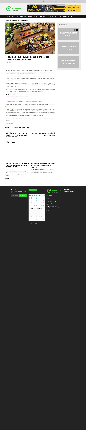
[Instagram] (72, 1)
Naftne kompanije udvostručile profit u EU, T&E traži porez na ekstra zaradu (68, 34)
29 (34, 197)
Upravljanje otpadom (23, 20)
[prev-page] (6, 178)
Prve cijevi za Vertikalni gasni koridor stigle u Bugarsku (43, 134)
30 (36, 197)
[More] (42, 65)
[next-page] (8, 178)
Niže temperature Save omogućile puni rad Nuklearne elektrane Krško (43, 164)
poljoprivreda (15, 127)
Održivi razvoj (13, 20)
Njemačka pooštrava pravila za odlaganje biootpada (17, 96)
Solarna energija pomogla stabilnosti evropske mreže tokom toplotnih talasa (68, 62)
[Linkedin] (74, 1)
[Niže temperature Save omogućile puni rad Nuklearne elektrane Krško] (43, 153)
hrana (28, 127)
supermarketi (22, 127)
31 (39, 197)
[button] (71, 16)
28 (31, 197)
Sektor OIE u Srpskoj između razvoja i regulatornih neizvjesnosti (68, 48)
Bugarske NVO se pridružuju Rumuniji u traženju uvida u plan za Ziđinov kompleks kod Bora (17, 165)
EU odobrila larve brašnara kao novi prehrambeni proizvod (19, 99)
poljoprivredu (45, 110)
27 (29, 197)
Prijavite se (23, 195)
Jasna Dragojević (9, 123)
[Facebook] (70, 1)
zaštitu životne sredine (11, 73)
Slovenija (8, 127)
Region (32, 167)
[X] (76, 1)
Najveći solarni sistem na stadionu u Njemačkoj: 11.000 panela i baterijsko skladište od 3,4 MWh (16, 135)
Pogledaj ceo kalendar (33, 223)
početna (7, 20)
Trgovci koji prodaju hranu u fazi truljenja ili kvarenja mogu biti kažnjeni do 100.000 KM (24, 101)
